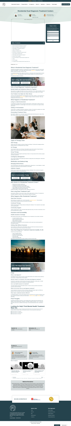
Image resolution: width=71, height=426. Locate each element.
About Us (37, 4)
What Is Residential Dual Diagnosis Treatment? (19, 45)
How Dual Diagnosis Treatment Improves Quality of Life (21, 57)
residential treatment (33, 200)
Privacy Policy (33, 423)
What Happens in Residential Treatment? (19, 48)
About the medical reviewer (19, 352)
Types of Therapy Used (16, 49)
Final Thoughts (15, 60)
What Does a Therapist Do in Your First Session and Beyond (28, 371)
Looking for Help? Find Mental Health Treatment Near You (21, 61)
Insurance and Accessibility (17, 56)
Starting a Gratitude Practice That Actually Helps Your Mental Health (39, 371)
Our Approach (31, 4)
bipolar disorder (22, 96)
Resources (48, 4)
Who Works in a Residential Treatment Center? (19, 52)
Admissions (43, 4)
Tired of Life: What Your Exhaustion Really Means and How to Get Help (15, 371)
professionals (15, 74)
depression (33, 70)
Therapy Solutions (24, 4)
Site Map (38, 423)
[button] (43, 42)
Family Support (54, 4)
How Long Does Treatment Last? (17, 53)
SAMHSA (38, 295)
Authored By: (19, 14)
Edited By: (33, 14)
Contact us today (32, 295)
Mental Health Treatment (15, 4)
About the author (34, 352)
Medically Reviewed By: (50, 14)
